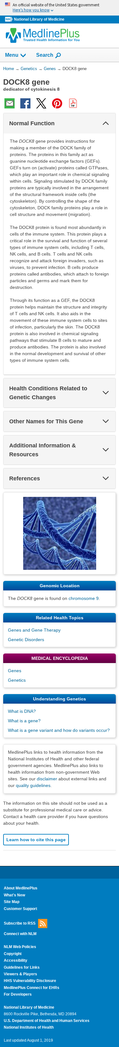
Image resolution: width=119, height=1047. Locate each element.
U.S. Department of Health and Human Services (46, 1020)
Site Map (11, 902)
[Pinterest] (57, 103)
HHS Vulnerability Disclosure (30, 981)
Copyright (13, 954)
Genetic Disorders (26, 639)
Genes (14, 670)
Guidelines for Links (22, 967)
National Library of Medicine (39, 19)
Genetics (17, 680)
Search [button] (44, 55)
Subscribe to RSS (20, 923)
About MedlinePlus (20, 888)
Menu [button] (11, 55)
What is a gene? (24, 720)
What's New (14, 895)
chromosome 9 (84, 598)
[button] (105, 123)
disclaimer (47, 778)
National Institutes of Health (29, 1027)
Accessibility (15, 960)
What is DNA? (22, 711)
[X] (41, 103)
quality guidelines (33, 785)
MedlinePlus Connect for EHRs (31, 987)
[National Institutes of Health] (9, 19)
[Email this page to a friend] (9, 103)
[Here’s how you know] (59, 8)
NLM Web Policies (20, 947)
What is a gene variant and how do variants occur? (59, 730)
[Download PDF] (73, 103)
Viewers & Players (20, 974)
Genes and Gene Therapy (34, 630)
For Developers (18, 994)
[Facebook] (25, 103)
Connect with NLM (20, 934)
